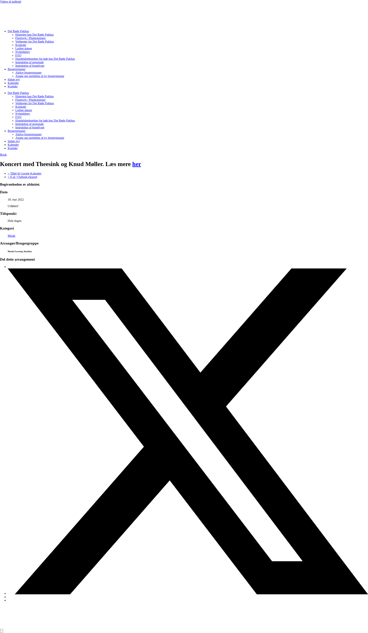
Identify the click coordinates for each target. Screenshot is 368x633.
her (136, 164)
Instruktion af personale (29, 62)
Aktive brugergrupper (28, 72)
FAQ (18, 55)
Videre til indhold (10, 1)
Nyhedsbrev (22, 52)
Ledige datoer (23, 48)
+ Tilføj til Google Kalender (24, 173)
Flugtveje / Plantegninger (30, 38)
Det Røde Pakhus (18, 31)
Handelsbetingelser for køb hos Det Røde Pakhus (45, 58)
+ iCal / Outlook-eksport (22, 177)
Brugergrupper (16, 69)
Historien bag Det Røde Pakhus (34, 34)
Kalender (13, 83)
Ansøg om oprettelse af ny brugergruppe (39, 76)
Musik (11, 235)
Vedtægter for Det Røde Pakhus (34, 41)
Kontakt (12, 86)
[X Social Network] (188, 593)
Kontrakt (20, 45)
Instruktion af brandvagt (29, 65)
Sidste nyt (14, 79)
